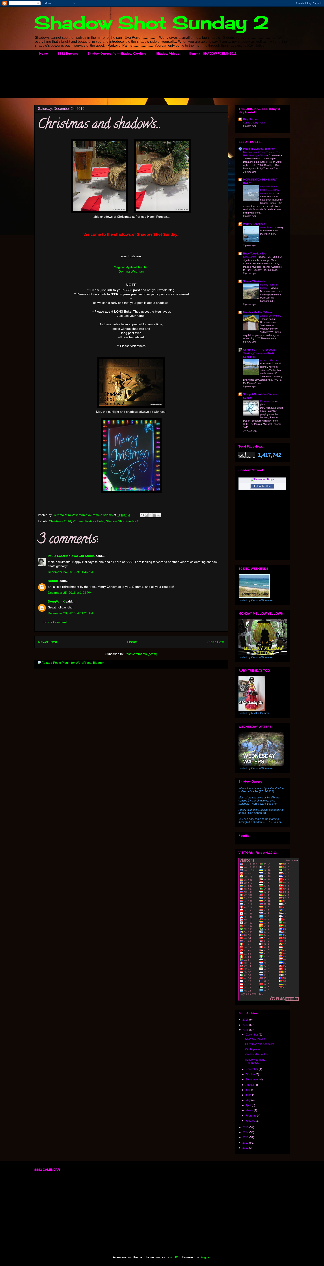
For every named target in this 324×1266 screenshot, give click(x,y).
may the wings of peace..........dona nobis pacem (269, 189)
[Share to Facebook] (155, 515)
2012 (245, 1142)
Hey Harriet (250, 119)
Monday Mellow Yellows (257, 312)
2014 (245, 1132)
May (248, 1100)
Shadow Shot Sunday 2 (151, 22)
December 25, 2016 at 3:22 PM (69, 592)
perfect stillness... (269, 360)
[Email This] (142, 515)
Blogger (205, 1257)
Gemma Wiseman (131, 271)
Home (43, 53)
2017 (245, 1024)
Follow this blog (262, 486)
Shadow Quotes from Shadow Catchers (117, 53)
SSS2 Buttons (67, 53)
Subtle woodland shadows (255, 1061)
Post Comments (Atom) (141, 654)
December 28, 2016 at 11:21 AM (70, 613)
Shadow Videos (167, 53)
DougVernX (56, 601)
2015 (245, 1127)
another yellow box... (271, 315)
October (251, 1074)
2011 (245, 1147)
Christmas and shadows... (260, 1044)
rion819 (175, 1257)
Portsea (78, 521)
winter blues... (268, 227)
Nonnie (53, 580)
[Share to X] (150, 515)
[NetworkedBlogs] (262, 479)
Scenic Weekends (254, 281)
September (252, 1079)
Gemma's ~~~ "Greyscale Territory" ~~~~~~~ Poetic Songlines (259, 353)
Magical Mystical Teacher (131, 267)
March (250, 1110)
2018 (245, 1019)
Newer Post (47, 642)
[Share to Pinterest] (159, 515)
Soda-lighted (250, 257)
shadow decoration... (257, 1054)
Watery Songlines (254, 224)
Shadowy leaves (255, 1039)
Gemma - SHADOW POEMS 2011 (212, 53)
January (251, 1120)
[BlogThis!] (146, 515)
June (249, 1094)
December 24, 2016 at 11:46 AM (70, 572)
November (252, 1069)
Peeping (264, 401)
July (248, 1089)
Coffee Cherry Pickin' (254, 122)
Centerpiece (252, 1049)
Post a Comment (55, 622)
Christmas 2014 (60, 521)
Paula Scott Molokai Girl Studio (71, 556)
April (249, 1105)
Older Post (215, 642)
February (251, 1115)
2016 (245, 1030)
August (250, 1084)
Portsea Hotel (94, 521)
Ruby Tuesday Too (254, 253)
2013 (245, 1137)
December (252, 1034)
